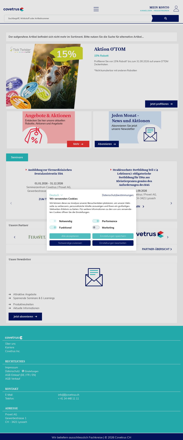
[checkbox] (53, 221)
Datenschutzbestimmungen (117, 194)
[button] (56, 195)
